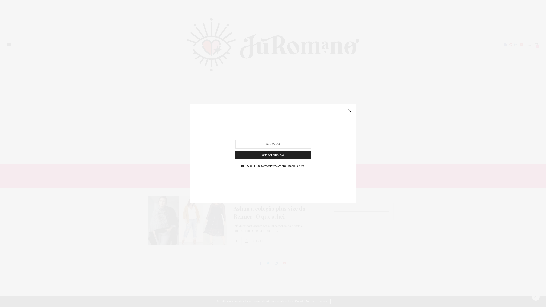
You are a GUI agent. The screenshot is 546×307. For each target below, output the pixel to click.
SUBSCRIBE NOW (273, 155)
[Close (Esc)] (350, 111)
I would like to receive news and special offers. (275, 166)
